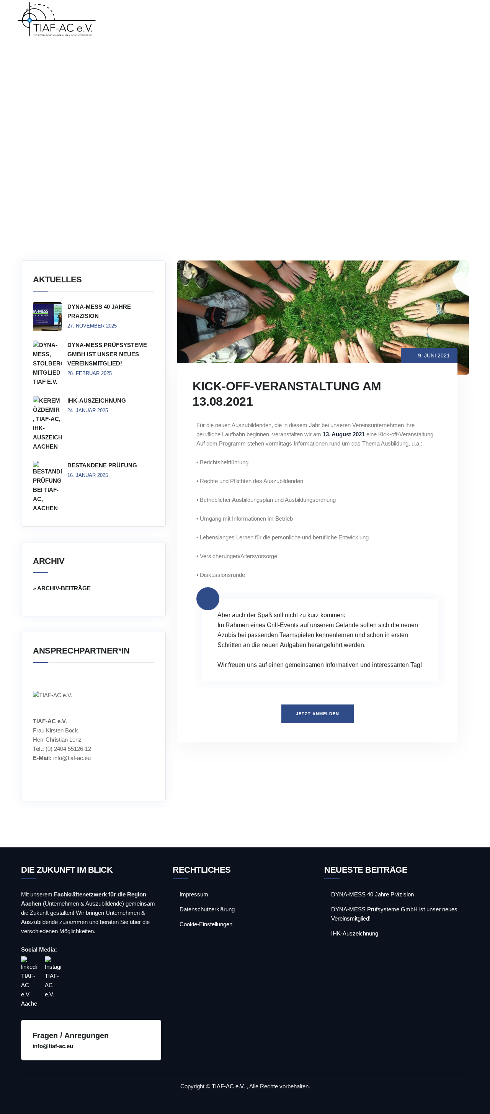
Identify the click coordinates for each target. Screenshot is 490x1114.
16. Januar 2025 (87, 475)
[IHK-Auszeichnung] (47, 423)
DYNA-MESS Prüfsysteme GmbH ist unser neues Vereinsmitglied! (107, 354)
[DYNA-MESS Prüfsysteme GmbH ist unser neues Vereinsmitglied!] (47, 364)
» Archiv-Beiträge (62, 588)
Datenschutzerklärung (207, 909)
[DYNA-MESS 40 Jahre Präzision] (47, 316)
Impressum (194, 894)
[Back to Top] (473, 1101)
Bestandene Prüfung (102, 465)
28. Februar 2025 (89, 373)
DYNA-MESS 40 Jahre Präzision (99, 311)
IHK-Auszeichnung (96, 400)
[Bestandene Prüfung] (47, 487)
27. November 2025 (92, 326)
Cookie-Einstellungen (206, 924)
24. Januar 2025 (87, 410)
